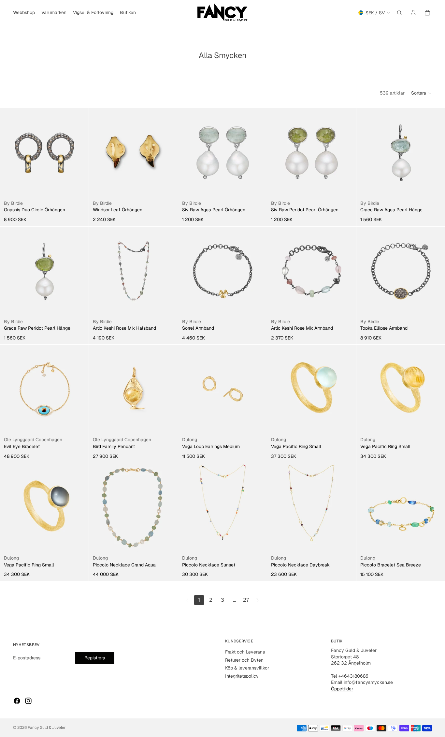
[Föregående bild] (10, 389)
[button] (421, 93)
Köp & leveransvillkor (247, 668)
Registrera (94, 657)
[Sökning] (399, 13)
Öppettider (342, 689)
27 (246, 599)
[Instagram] (28, 701)
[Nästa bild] (79, 389)
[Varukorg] (427, 13)
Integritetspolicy (242, 676)
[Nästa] (258, 600)
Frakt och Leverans (245, 652)
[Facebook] (17, 701)
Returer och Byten (244, 660)
